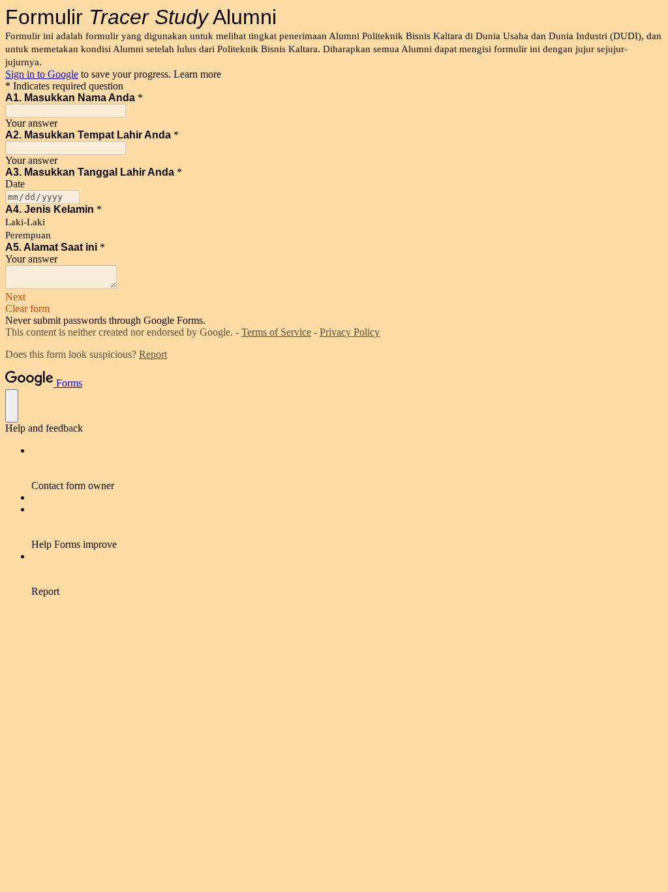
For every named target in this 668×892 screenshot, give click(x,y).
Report (153, 354)
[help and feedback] (11, 405)
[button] (334, 297)
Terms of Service (276, 332)
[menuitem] (347, 468)
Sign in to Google (41, 74)
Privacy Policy (350, 332)
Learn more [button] (197, 74)
